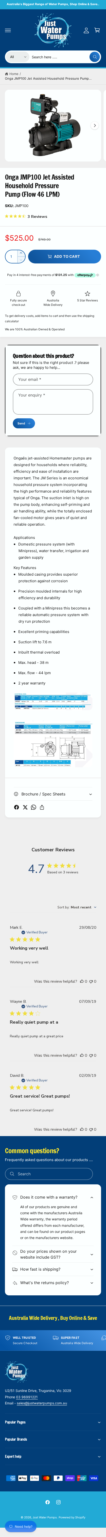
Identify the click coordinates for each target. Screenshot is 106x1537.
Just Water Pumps (44, 1517)
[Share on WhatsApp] (33, 807)
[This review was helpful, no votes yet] (82, 981)
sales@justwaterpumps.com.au (42, 1403)
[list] (53, 1340)
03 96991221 (27, 1397)
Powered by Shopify (72, 1517)
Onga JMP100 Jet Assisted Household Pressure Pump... (48, 78)
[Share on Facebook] (16, 807)
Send (21, 423)
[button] (7, 30)
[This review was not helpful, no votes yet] (91, 981)
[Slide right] (95, 125)
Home (13, 74)
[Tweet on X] (25, 807)
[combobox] (66, 56)
